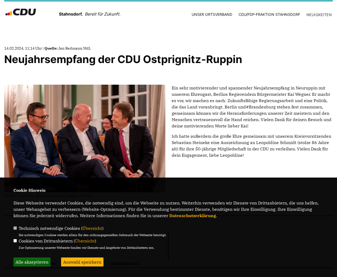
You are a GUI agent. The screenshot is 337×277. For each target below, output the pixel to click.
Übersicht (92, 228)
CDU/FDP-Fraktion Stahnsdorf (269, 14)
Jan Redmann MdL (74, 48)
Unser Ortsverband (212, 14)
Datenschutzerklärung (192, 215)
